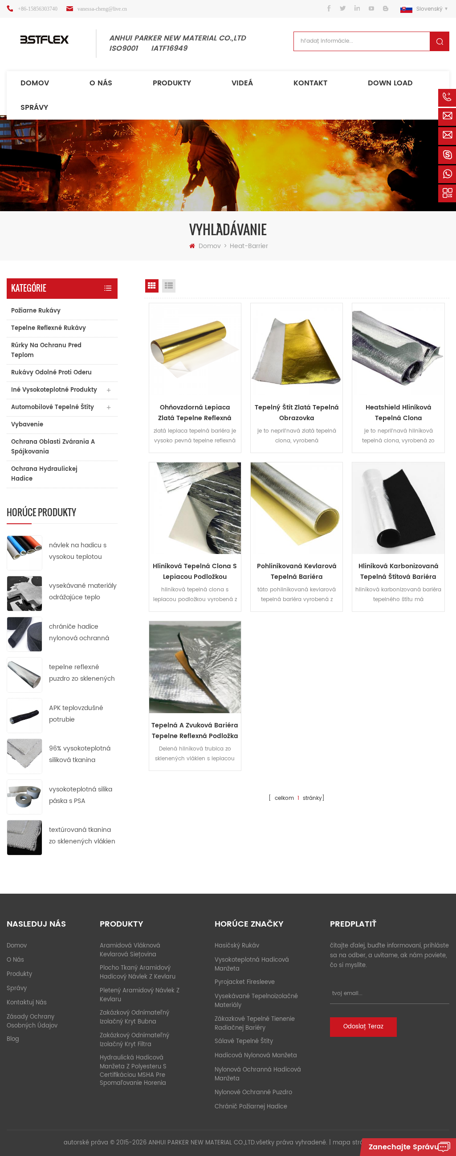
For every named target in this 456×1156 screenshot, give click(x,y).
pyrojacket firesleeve (245, 982)
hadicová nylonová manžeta (256, 1055)
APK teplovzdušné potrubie (76, 714)
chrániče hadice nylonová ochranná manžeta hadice (79, 633)
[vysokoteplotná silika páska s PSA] (24, 796)
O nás (101, 83)
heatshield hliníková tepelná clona (399, 412)
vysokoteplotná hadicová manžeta (252, 964)
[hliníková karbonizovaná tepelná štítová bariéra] (398, 508)
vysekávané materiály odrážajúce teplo (83, 591)
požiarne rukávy (36, 311)
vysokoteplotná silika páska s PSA (80, 795)
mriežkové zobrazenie (152, 286)
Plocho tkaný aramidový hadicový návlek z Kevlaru (137, 972)
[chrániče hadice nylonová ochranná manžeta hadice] (24, 634)
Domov (34, 83)
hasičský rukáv (237, 946)
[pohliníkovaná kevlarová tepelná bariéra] (296, 508)
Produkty (172, 83)
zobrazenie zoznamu (168, 286)
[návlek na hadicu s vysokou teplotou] (24, 552)
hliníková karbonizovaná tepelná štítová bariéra (398, 571)
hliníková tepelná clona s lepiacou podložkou (195, 571)
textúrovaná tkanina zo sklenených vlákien (82, 836)
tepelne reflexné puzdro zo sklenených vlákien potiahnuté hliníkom (82, 673)
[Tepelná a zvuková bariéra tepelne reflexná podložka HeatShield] (195, 667)
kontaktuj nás (27, 1002)
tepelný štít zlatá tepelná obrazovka (297, 412)
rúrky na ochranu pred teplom (46, 350)
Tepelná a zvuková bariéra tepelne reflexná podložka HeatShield (194, 731)
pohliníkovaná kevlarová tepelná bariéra (297, 571)
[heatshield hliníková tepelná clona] (398, 349)
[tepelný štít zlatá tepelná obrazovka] (296, 349)
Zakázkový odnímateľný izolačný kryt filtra (134, 1040)
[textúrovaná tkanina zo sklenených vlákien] (24, 837)
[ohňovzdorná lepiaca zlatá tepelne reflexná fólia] (195, 349)
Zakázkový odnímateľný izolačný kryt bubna (134, 1017)
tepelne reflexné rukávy (48, 328)
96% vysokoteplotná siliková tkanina (79, 754)
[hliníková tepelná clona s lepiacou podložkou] (195, 508)
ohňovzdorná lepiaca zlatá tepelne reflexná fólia (195, 413)
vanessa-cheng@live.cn (102, 9)
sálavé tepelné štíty (244, 1041)
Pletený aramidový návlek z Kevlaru (139, 995)
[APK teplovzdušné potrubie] (24, 715)
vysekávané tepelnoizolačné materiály (256, 1001)
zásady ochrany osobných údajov (32, 1021)
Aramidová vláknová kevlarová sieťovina (130, 950)
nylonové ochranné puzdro (253, 1092)
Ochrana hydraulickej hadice (44, 474)
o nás (15, 960)
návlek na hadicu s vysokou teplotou (77, 551)
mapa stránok (353, 1143)
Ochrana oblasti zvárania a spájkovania (53, 447)
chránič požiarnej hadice (251, 1107)
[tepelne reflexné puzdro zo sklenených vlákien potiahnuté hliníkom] (24, 675)
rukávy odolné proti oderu (51, 372)
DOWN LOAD (390, 83)
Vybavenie (27, 424)
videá (242, 83)
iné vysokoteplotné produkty (54, 390)
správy (34, 107)
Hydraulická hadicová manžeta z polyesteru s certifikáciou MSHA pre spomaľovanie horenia (133, 1070)
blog (13, 1039)
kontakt (310, 83)
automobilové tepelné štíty (52, 407)
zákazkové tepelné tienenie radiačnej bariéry (255, 1024)
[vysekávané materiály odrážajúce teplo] (24, 593)
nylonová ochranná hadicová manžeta (258, 1074)
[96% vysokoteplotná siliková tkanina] (24, 756)
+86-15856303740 (37, 9)
